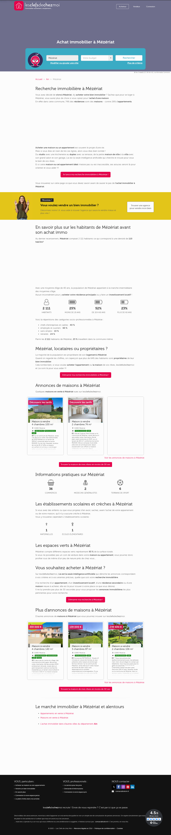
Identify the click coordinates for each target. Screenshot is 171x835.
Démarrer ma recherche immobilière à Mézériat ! (85, 375)
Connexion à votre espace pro (75, 792)
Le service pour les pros (73, 785)
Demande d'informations (73, 789)
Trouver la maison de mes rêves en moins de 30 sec (85, 464)
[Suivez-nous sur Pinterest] (128, 787)
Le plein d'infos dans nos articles (27, 799)
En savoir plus (20, 792)
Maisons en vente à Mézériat (54, 718)
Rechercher (129, 58)
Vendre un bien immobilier (25, 789)
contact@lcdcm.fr (122, 791)
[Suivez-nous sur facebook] (118, 787)
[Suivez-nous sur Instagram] (123, 787)
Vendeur (136, 7)
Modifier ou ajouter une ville (64, 63)
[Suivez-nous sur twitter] (114, 787)
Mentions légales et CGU (83, 828)
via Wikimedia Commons (162, 72)
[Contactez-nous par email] (113, 791)
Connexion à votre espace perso (27, 795)
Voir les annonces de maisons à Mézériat (124, 458)
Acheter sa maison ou (30, 785)
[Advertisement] (85, 124)
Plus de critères (134, 63)
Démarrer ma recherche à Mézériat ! (85, 599)
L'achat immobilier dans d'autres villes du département (68, 724)
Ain (47, 79)
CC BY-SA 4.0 (148, 72)
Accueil (38, 79)
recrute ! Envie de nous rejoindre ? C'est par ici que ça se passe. (85, 807)
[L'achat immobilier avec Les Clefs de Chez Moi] (36, 6)
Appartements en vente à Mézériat (57, 713)
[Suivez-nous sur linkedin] (132, 787)
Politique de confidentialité (105, 828)
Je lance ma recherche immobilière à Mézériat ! (85, 174)
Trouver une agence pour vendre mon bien (140, 206)
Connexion (150, 7)
